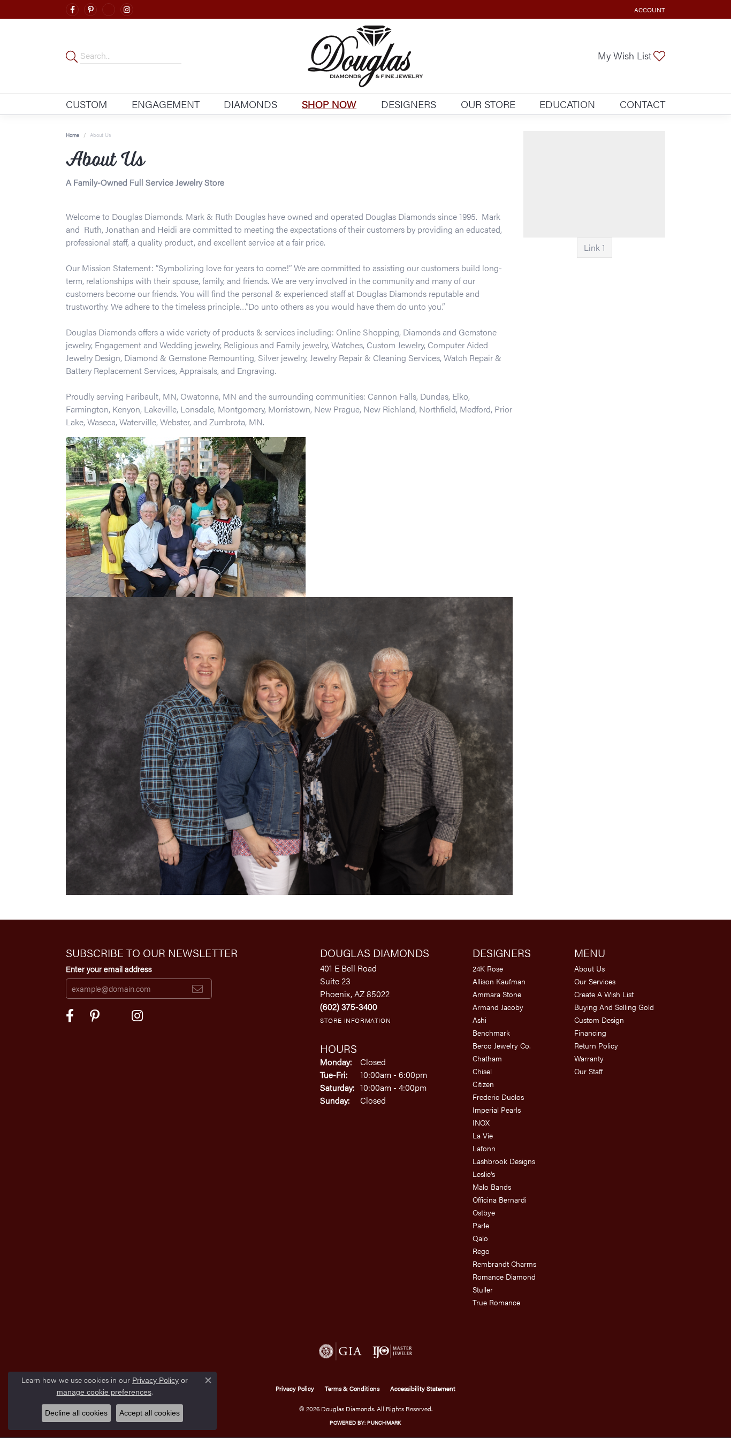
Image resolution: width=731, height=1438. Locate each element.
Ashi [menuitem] (479, 1019)
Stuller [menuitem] (483, 1289)
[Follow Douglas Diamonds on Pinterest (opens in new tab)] (90, 9)
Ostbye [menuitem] (484, 1212)
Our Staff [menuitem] (588, 1071)
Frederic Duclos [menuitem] (498, 1096)
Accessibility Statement (422, 1388)
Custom (86, 103)
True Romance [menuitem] (496, 1302)
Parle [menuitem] (481, 1225)
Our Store (488, 103)
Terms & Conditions (352, 1388)
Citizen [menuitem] (483, 1083)
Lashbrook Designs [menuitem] (504, 1161)
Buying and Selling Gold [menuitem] (614, 1006)
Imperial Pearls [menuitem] (497, 1109)
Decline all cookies (76, 1413)
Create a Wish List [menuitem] (604, 994)
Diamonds (250, 103)
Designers (408, 103)
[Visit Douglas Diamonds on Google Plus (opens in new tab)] (108, 9)
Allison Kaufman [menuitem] (499, 981)
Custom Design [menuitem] (599, 1019)
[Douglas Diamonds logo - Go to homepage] (365, 56)
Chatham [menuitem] (487, 1058)
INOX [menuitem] (481, 1122)
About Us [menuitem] (589, 968)
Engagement (166, 103)
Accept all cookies (149, 1413)
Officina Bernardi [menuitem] (500, 1199)
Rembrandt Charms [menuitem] (504, 1263)
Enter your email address (109, 968)
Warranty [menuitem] (589, 1058)
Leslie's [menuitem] (484, 1173)
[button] (648, 9)
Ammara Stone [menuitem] (497, 994)
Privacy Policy (295, 1388)
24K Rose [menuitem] (488, 968)
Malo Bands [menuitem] (492, 1186)
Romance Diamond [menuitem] (504, 1276)
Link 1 (594, 247)
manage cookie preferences (104, 1392)
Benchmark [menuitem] (491, 1032)
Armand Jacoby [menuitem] (498, 1006)
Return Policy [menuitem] (596, 1045)
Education (567, 103)
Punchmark (384, 1422)
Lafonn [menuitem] (484, 1148)
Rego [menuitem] (481, 1250)
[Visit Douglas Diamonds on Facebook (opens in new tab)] (72, 9)
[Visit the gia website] (340, 1351)
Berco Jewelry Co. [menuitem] (502, 1045)
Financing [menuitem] (590, 1032)
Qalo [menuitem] (480, 1238)
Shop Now (329, 103)
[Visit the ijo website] (392, 1351)
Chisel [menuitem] (482, 1071)
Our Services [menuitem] (594, 981)
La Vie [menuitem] (483, 1135)
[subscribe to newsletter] (197, 988)
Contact (642, 103)
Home (72, 135)
